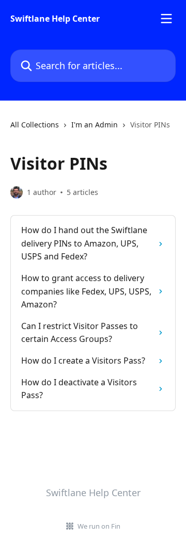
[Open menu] (166, 18)
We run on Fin (99, 526)
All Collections (34, 124)
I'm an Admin (94, 124)
